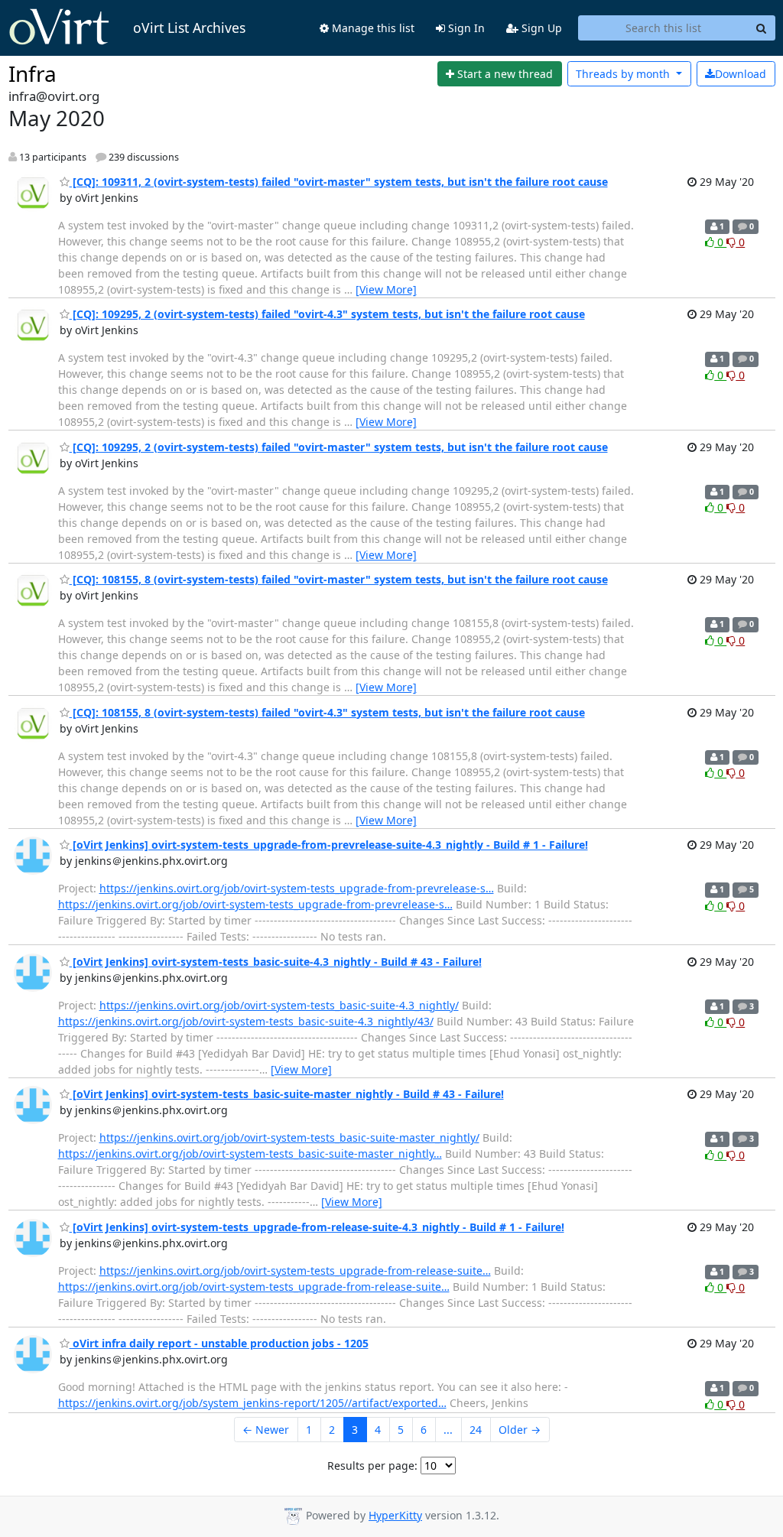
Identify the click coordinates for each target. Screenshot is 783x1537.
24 (475, 1429)
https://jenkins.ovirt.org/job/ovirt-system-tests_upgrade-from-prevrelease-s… (296, 888)
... (448, 1429)
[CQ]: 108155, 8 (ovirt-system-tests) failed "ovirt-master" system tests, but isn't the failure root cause (339, 579)
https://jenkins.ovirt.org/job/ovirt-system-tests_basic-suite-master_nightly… (250, 1153)
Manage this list (371, 28)
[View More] (386, 289)
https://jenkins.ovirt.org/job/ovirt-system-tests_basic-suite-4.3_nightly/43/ (246, 1021)
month (624, 74)
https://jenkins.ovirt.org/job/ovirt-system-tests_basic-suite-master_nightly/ (289, 1137)
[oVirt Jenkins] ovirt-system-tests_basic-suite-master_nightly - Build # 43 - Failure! (287, 1094)
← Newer (265, 1429)
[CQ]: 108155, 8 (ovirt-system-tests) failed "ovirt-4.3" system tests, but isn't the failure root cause (327, 712)
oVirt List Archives (189, 27)
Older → (520, 1429)
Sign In (465, 28)
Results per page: (372, 1465)
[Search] (761, 28)
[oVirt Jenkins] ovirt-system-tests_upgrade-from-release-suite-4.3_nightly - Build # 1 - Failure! (317, 1227)
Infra (32, 73)
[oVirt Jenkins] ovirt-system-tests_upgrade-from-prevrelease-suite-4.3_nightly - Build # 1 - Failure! (329, 844)
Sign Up (540, 28)
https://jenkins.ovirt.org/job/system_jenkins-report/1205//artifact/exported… (252, 1403)
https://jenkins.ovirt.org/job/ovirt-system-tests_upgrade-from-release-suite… (295, 1270)
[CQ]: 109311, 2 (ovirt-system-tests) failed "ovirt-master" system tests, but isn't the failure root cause (339, 181)
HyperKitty (395, 1515)
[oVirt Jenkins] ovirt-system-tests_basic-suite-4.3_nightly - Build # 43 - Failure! (276, 961)
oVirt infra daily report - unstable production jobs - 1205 (219, 1343)
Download (740, 74)
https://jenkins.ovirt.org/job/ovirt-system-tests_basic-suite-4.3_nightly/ (279, 1005)
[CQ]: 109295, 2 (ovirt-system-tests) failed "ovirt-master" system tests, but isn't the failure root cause (339, 447)
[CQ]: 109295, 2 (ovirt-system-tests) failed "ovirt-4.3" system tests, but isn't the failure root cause (327, 314)
